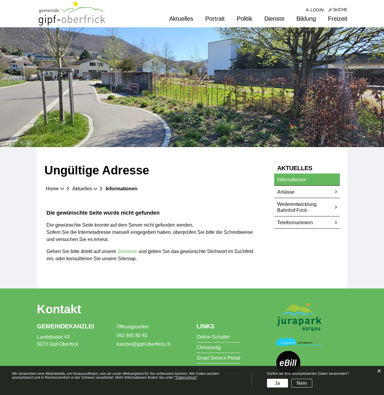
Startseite (127, 251)
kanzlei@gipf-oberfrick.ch (144, 344)
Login (317, 10)
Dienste (274, 19)
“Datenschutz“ (186, 377)
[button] (84, 188)
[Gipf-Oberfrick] (72, 13)
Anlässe (286, 191)
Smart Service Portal (218, 357)
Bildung (306, 19)
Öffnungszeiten (133, 326)
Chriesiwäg (208, 347)
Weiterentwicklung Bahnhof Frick (296, 207)
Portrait (215, 19)
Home (52, 188)
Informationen (305, 179)
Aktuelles (181, 19)
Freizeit (337, 19)
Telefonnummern (295, 222)
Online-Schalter (213, 336)
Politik (244, 19)
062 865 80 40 (132, 335)
